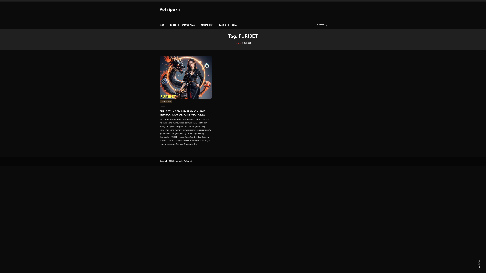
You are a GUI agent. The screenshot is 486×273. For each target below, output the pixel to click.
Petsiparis (170, 10)
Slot (161, 25)
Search (320, 24)
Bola (234, 25)
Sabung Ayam (188, 25)
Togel (173, 25)
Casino (222, 25)
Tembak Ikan (207, 25)
